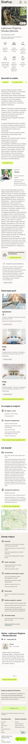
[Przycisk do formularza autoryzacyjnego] (20, 2)
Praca (2, 730)
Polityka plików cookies (20, 727)
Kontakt (3, 732)
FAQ (2, 727)
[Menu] (25, 2)
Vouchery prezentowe (5, 729)
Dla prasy (17, 721)
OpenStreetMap (17, 529)
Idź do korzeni (4, 725)
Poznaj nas (3, 721)
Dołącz (2, 723)
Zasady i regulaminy (19, 723)
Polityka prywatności (19, 725)
